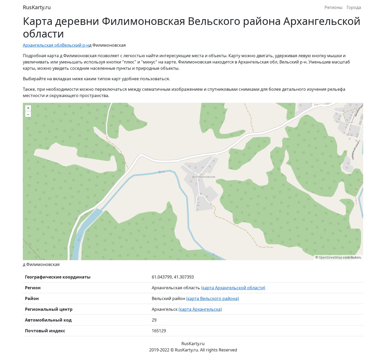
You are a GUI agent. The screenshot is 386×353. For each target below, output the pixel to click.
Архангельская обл (42, 45)
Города (354, 7)
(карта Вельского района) (212, 298)
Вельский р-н (75, 45)
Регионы (333, 7)
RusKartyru (37, 7)
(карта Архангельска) (200, 309)
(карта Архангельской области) (233, 288)
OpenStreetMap (330, 257)
